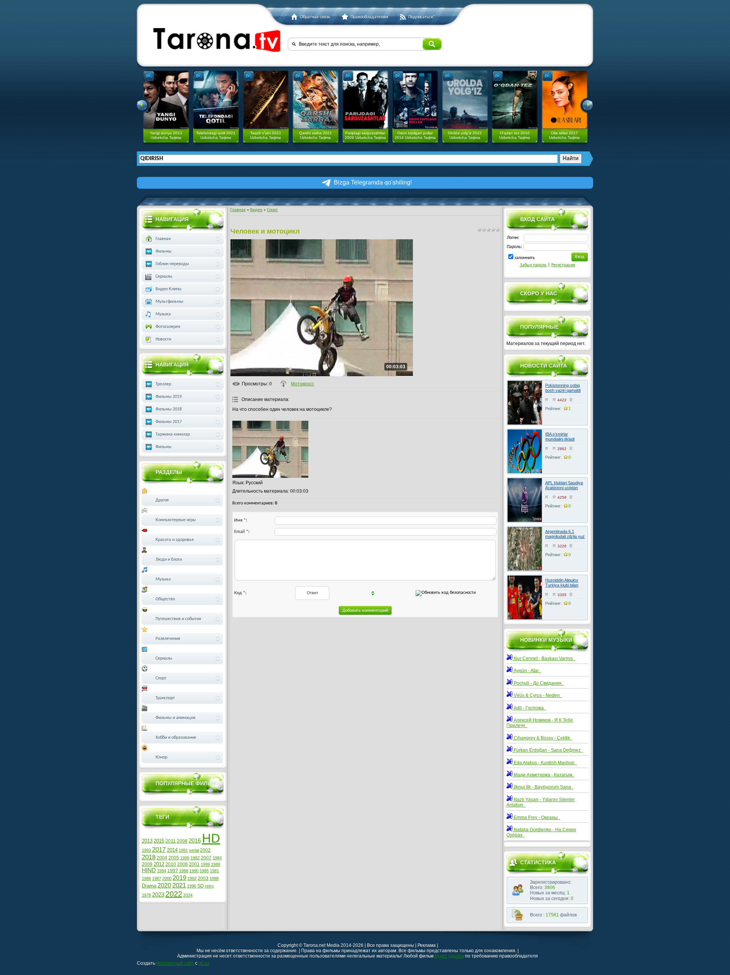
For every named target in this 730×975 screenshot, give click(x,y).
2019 (179, 878)
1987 (156, 878)
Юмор (161, 757)
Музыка (163, 314)
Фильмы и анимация (175, 718)
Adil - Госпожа (529, 708)
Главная (238, 210)
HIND (149, 870)
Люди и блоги (169, 559)
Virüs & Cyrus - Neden (537, 695)
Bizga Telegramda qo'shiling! (373, 182)
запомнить (524, 258)
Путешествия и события (178, 619)
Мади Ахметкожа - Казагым (543, 775)
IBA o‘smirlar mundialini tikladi (559, 436)
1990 (193, 870)
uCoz (203, 963)
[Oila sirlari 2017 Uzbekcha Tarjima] (564, 99)
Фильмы (163, 251)
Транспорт (165, 698)
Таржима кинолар (173, 434)
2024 (187, 895)
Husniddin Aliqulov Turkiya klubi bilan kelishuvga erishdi (561, 585)
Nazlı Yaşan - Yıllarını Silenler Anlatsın (540, 802)
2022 (173, 894)
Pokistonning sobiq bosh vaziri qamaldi (563, 388)
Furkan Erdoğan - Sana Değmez (548, 750)
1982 (195, 858)
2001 (194, 864)
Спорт (272, 210)
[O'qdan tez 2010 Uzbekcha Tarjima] (515, 99)
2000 (166, 878)
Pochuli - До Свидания (538, 683)
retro (209, 886)
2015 (159, 841)
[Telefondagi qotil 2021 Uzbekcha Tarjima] (216, 99)
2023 (158, 895)
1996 (191, 886)
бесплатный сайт (175, 963)
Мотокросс (302, 384)
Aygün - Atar (527, 670)
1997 (172, 870)
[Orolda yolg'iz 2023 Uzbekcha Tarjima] (465, 99)
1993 (146, 850)
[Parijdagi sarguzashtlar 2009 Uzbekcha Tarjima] (365, 99)
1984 (217, 858)
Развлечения (168, 638)
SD (200, 886)
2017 (159, 849)
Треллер (163, 384)
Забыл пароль (533, 265)
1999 (205, 864)
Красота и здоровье (175, 540)
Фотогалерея (168, 326)
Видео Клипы (168, 289)
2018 (149, 857)
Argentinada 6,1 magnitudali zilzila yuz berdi (565, 536)
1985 (204, 870)
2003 (203, 878)
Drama (149, 886)
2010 (170, 864)
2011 (170, 841)
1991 (183, 850)
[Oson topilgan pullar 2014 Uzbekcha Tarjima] (415, 99)
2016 (195, 841)
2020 (164, 885)
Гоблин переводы (172, 264)
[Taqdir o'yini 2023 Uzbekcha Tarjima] (266, 99)
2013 (147, 841)
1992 (192, 878)
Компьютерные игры (176, 520)
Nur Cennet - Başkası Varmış (544, 658)
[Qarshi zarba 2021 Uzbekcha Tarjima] (315, 99)
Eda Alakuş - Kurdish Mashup (545, 762)
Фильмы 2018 (169, 409)
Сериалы (164, 276)
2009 (147, 864)
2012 (159, 864)
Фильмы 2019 (169, 396)
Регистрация (563, 265)
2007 (206, 857)
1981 (214, 870)
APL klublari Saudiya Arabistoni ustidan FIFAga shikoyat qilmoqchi (564, 490)
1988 (183, 870)
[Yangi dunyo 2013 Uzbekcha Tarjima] (166, 99)
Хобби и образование (176, 737)
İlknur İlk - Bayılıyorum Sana (543, 787)
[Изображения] (270, 449)
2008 (182, 841)
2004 (162, 857)
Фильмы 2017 (169, 422)
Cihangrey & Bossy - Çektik (542, 738)
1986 (146, 878)
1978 (146, 895)
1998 (214, 878)
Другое (162, 500)
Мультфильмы (169, 301)
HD (211, 838)
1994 (161, 870)
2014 (172, 850)
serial (194, 850)
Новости (163, 339)
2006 (182, 864)
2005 (173, 857)
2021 (179, 885)
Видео (256, 210)
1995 (184, 858)
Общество (165, 599)
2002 (205, 850)
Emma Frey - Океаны (536, 817)
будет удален (449, 956)
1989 (215, 864)
